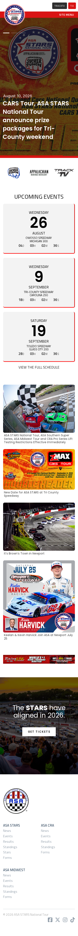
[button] (66, 14)
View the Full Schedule (39, 367)
